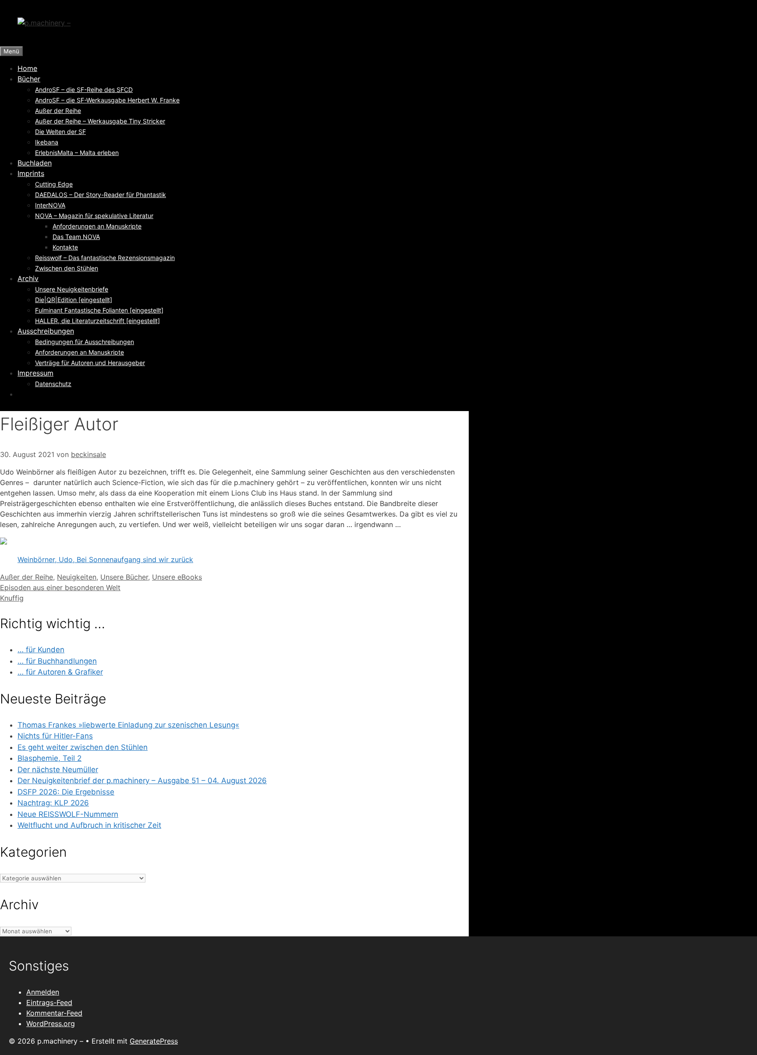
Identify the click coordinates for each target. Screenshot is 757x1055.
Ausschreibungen (46, 331)
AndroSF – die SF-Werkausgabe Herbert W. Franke (107, 100)
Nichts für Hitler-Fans (55, 735)
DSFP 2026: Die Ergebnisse (66, 792)
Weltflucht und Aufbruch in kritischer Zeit (89, 825)
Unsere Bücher (124, 577)
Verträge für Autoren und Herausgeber (90, 362)
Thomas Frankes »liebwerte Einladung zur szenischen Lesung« (128, 725)
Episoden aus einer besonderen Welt (60, 587)
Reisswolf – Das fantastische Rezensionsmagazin (105, 257)
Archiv (28, 278)
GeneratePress (154, 1041)
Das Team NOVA (76, 236)
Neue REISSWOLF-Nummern (68, 814)
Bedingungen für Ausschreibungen (84, 341)
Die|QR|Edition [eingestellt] (73, 299)
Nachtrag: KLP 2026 (53, 802)
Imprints (31, 173)
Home (27, 68)
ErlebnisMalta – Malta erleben (77, 152)
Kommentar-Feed (54, 1013)
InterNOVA (50, 205)
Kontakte (65, 247)
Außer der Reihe (58, 110)
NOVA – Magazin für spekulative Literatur (94, 215)
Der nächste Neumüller (58, 769)
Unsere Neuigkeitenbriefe (71, 289)
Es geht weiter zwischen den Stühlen (83, 747)
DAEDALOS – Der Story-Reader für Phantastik (100, 194)
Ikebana (46, 142)
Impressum (35, 373)
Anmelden (42, 992)
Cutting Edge (54, 184)
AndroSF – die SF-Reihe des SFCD (84, 89)
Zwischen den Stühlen (66, 268)
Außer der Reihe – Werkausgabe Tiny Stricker (100, 121)
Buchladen (35, 162)
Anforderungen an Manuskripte (97, 226)
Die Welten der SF (60, 131)
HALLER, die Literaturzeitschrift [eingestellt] (97, 320)
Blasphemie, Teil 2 (49, 758)
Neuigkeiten (76, 577)
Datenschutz (53, 383)
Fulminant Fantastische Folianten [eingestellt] (99, 310)
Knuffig (12, 598)
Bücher (29, 78)
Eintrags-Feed (49, 1002)
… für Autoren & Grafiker (60, 672)
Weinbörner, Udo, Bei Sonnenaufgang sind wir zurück (105, 559)
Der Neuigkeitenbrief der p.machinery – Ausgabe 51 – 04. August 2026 (142, 780)
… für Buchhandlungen (57, 661)
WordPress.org (50, 1023)
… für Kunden (41, 649)
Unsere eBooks (177, 577)
